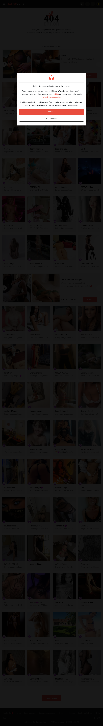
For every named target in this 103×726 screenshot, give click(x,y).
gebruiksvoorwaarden (51, 97)
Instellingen (51, 119)
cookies (55, 94)
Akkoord (51, 112)
